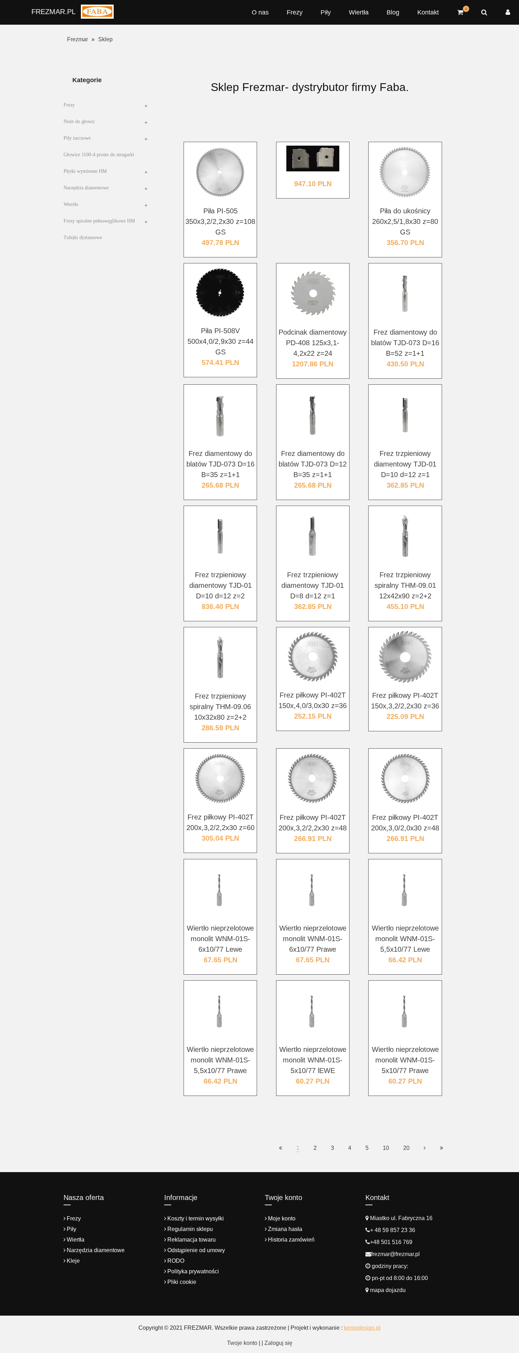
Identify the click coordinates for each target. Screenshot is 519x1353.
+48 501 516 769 (391, 1242)
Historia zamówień (291, 1240)
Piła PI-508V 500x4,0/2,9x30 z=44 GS (220, 341)
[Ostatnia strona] (441, 1148)
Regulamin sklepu (190, 1229)
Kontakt (428, 12)
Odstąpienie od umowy (196, 1250)
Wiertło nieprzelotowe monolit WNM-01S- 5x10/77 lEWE (312, 1060)
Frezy (295, 12)
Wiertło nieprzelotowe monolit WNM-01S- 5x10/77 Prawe (405, 1060)
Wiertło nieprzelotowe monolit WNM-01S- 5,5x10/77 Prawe (220, 1060)
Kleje (73, 1261)
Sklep (105, 39)
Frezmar (77, 39)
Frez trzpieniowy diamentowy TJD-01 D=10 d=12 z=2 (220, 585)
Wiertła (359, 12)
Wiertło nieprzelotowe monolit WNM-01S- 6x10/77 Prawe (312, 938)
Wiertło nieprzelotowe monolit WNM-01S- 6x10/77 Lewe (220, 938)
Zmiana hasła (285, 1229)
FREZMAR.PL (53, 12)
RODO (175, 1261)
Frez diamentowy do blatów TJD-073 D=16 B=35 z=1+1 (220, 464)
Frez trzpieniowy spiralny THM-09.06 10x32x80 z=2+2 (220, 706)
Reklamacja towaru (191, 1240)
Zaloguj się (278, 1343)
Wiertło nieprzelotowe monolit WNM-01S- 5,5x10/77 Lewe (405, 938)
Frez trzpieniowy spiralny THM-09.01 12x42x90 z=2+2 (405, 585)
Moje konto (282, 1218)
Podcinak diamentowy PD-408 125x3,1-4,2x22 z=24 (313, 342)
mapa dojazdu (387, 1290)
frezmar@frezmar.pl (395, 1254)
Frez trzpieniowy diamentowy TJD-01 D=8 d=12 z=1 (312, 585)
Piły (326, 12)
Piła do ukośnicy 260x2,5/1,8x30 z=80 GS (405, 221)
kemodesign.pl (362, 1328)
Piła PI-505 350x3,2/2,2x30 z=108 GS (220, 221)
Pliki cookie (181, 1282)
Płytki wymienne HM (85, 171)
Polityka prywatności (193, 1271)
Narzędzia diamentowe (86, 187)
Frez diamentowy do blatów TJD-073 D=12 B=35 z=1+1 (313, 464)
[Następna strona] (425, 1148)
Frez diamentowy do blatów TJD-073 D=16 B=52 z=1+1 (405, 342)
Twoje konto (242, 1343)
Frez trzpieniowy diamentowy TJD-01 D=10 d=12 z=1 (405, 464)
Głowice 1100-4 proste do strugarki (99, 154)
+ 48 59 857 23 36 (392, 1230)
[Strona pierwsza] (280, 1148)
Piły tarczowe (77, 138)
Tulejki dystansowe (83, 237)
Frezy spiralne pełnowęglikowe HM (99, 221)
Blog (393, 12)
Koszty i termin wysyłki (195, 1218)
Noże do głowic (79, 121)
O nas (260, 12)
